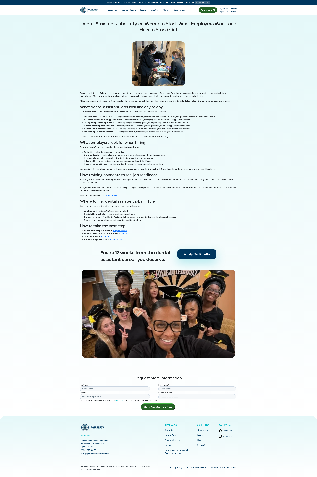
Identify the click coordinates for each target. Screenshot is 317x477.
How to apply (116, 239)
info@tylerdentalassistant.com (95, 453)
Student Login (180, 10)
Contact (105, 236)
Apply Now (207, 9)
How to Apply (171, 435)
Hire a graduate (204, 430)
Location (155, 10)
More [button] (165, 10)
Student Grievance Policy (196, 467)
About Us (112, 10)
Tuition (143, 10)
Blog (199, 440)
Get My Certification (196, 254)
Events (200, 435)
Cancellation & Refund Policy (223, 467)
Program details (110, 195)
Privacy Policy (120, 400)
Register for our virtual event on (150, 2)
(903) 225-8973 (230, 8)
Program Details (128, 10)
